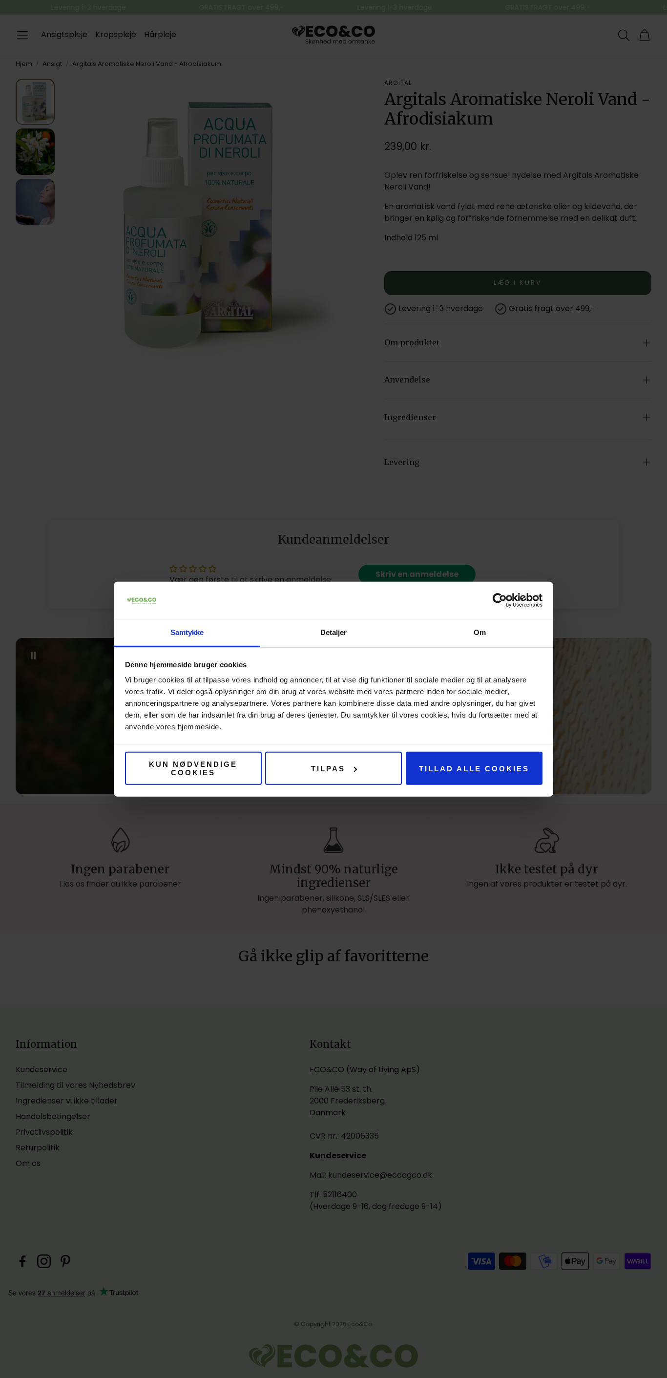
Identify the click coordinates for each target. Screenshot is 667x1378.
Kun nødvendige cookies (193, 768)
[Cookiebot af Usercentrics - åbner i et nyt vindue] (499, 600)
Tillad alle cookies (474, 768)
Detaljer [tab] (333, 632)
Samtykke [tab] (187, 632)
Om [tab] (480, 632)
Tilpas (328, 768)
